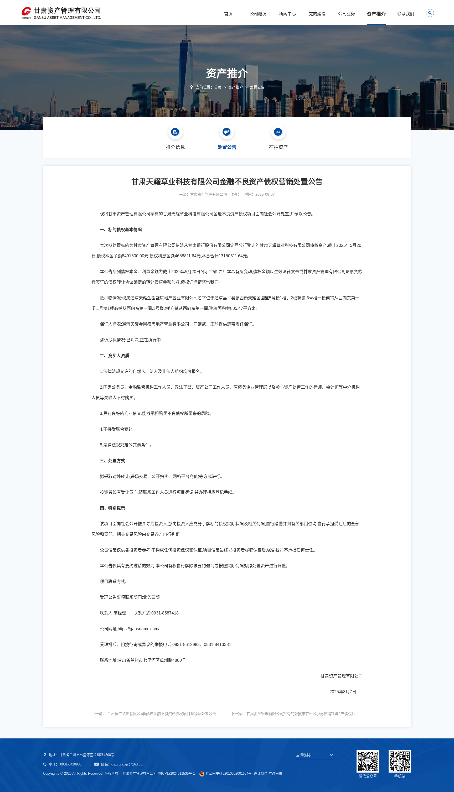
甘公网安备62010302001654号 (228, 773)
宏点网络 (275, 773)
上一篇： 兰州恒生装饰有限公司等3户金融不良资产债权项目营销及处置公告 (153, 714)
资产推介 (235, 87)
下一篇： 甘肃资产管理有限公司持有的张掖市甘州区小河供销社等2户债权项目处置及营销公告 (297, 714)
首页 (217, 87)
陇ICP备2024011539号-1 (176, 773)
